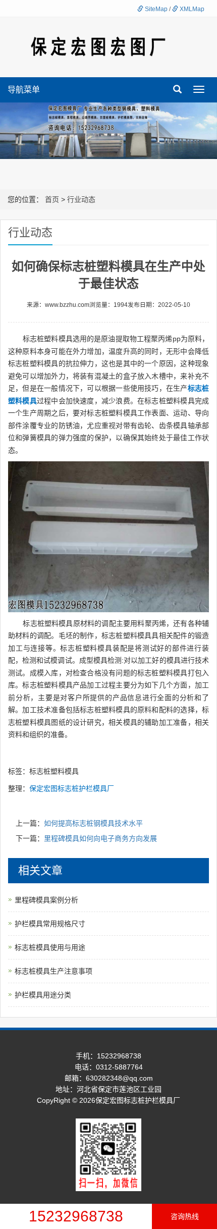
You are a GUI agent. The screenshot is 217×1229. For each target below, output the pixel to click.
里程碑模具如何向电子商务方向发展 (100, 838)
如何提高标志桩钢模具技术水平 (93, 823)
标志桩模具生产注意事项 (53, 971)
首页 (52, 199)
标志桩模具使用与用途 (50, 947)
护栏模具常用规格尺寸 (50, 924)
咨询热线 (185, 1216)
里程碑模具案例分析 (46, 900)
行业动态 (81, 199)
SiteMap (155, 9)
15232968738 (76, 1216)
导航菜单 (24, 89)
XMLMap (191, 9)
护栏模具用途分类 (43, 995)
